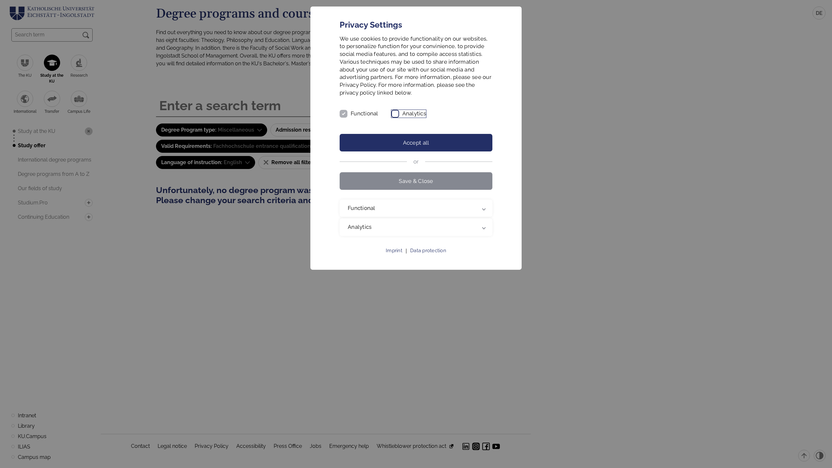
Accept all (416, 142)
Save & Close (416, 181)
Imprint (394, 251)
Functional (364, 113)
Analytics (414, 113)
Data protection (428, 251)
